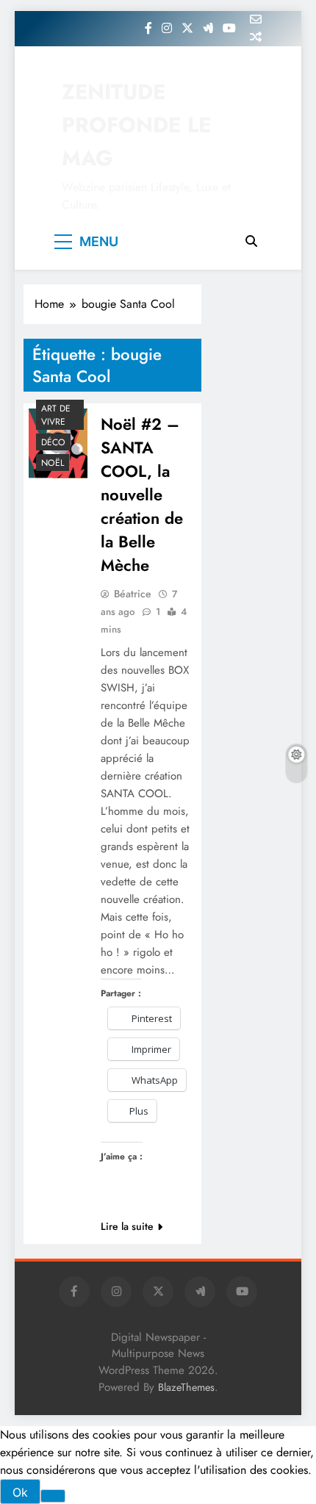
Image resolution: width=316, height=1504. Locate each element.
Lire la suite (127, 1226)
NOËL (52, 462)
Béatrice (132, 593)
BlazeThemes (186, 1387)
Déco (53, 442)
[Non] (52, 1496)
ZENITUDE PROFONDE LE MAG (136, 124)
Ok (20, 1492)
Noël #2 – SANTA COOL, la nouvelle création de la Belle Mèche (142, 494)
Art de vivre (56, 415)
